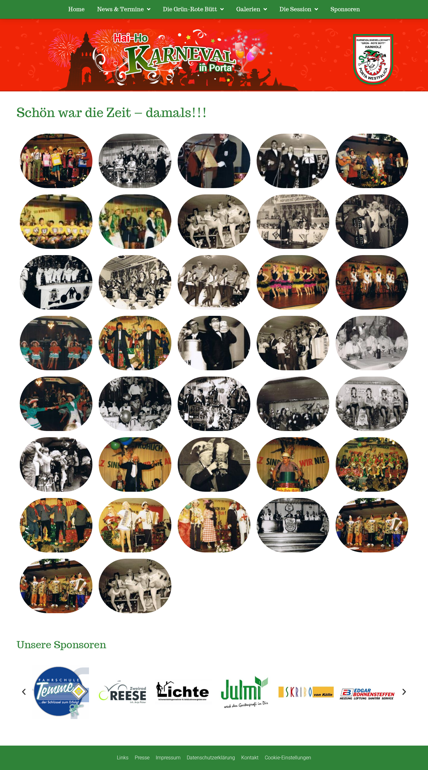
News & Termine (120, 9)
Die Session (295, 9)
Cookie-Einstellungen (288, 758)
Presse (142, 758)
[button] (24, 692)
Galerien (248, 9)
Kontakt (249, 758)
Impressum (168, 758)
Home (76, 9)
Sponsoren (345, 9)
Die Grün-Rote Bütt (190, 9)
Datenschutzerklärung (211, 758)
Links (122, 758)
